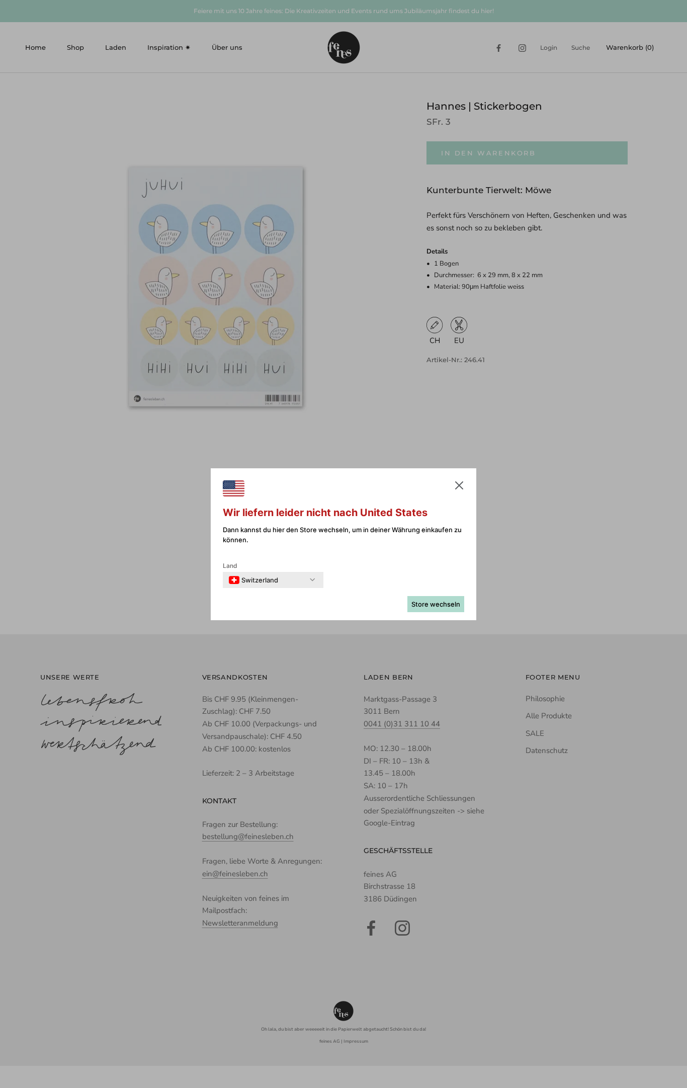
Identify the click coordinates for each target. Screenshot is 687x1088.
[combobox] (253, 580)
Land (230, 565)
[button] (459, 487)
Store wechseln (435, 604)
